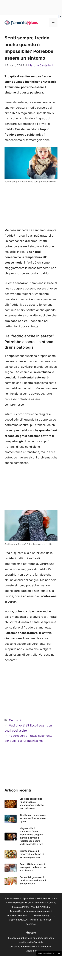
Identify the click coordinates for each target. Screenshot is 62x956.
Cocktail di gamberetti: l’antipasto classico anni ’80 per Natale (33, 880)
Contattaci (31, 924)
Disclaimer (31, 950)
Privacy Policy (43, 946)
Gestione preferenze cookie (49, 953)
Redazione (28, 946)
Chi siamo (15, 946)
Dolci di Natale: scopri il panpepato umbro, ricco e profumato (33, 867)
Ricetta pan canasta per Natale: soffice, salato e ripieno (33, 818)
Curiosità (15, 720)
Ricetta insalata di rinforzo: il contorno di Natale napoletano (32, 854)
